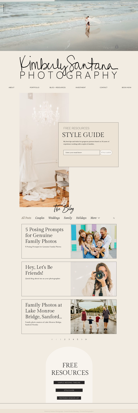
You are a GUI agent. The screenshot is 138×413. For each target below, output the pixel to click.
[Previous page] (56, 339)
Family (68, 218)
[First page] (52, 339)
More (93, 218)
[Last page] (86, 339)
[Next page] (82, 339)
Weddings (54, 218)
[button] (3, 7)
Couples (39, 218)
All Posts (26, 218)
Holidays (81, 218)
